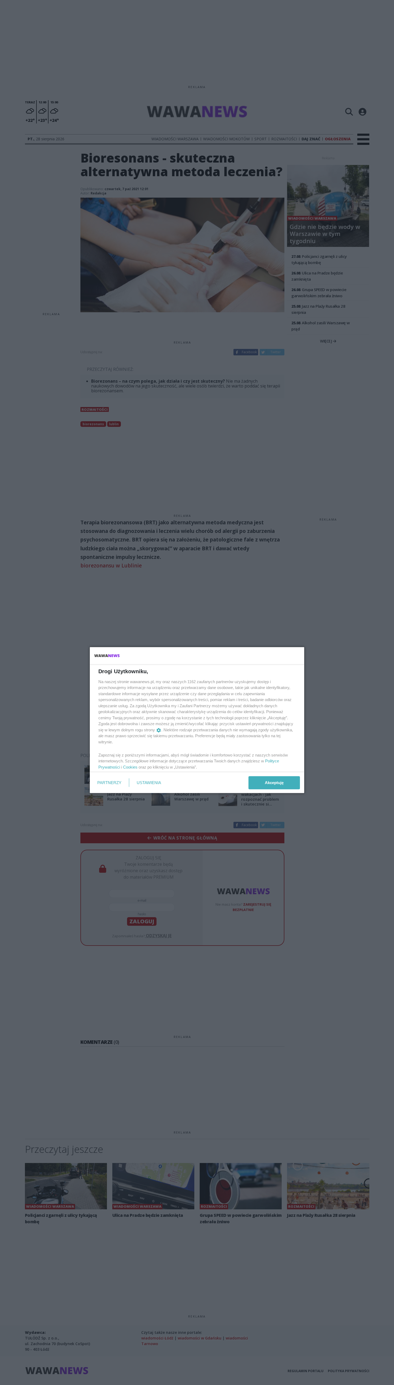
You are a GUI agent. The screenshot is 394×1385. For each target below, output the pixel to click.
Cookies (130, 767)
